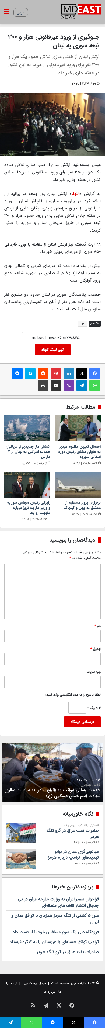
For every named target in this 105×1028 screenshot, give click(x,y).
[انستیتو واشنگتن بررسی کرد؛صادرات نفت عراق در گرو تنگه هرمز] (21, 833)
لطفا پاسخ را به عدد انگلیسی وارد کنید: (73, 695)
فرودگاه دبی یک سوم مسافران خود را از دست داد (56, 932)
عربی (20, 12)
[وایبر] (69, 385)
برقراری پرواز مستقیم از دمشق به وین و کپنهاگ (82, 505)
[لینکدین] (69, 373)
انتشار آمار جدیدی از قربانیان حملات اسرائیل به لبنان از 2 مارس (27, 452)
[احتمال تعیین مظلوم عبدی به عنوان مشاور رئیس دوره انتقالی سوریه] (78, 428)
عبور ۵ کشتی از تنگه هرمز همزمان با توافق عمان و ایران (55, 918)
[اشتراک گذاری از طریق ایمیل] (56, 385)
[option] (52, 772)
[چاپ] (43, 385)
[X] (81, 373)
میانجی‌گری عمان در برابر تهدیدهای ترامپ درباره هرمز (73, 854)
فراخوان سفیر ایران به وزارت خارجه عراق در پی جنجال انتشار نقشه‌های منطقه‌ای (58, 902)
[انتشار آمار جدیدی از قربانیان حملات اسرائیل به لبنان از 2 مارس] (27, 428)
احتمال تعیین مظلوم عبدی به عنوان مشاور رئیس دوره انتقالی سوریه (79, 452)
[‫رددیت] (43, 373)
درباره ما (49, 992)
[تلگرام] (81, 385)
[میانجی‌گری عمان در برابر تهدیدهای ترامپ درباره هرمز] (21, 859)
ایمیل (95, 649)
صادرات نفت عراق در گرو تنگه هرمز (72, 831)
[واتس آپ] (94, 385)
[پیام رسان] (17, 373)
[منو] (6, 14)
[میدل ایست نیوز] (81, 12)
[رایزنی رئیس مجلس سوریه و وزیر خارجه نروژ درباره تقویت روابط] (27, 485)
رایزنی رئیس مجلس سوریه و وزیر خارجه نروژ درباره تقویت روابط (28, 508)
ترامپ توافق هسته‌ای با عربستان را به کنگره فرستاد (54, 942)
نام (97, 626)
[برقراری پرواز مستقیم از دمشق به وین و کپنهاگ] (78, 485)
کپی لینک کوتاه (52, 350)
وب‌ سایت (94, 672)
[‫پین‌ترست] (56, 373)
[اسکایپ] (30, 373)
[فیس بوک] (94, 373)
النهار (76, 193)
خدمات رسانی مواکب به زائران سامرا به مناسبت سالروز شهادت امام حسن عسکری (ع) (52, 791)
